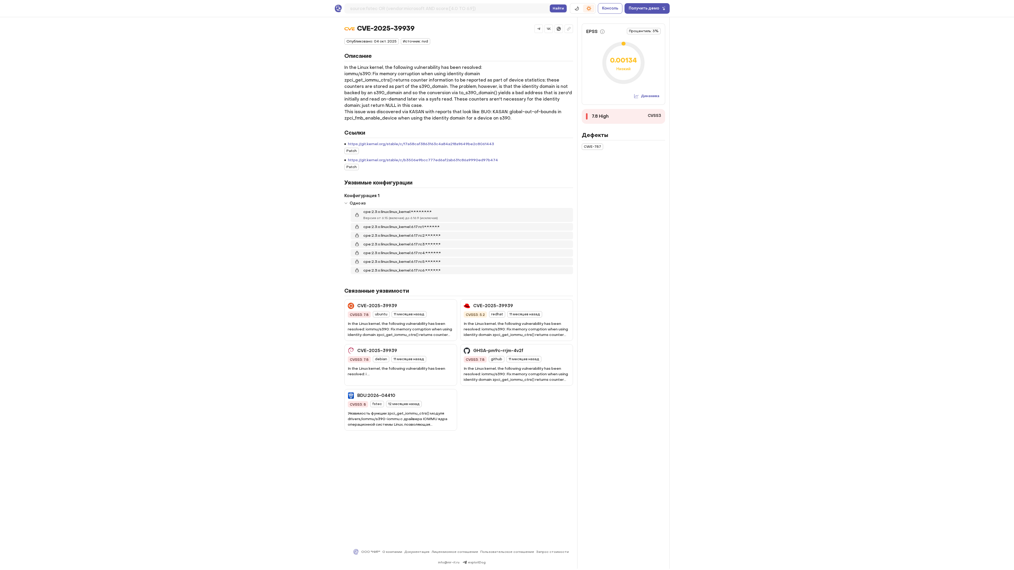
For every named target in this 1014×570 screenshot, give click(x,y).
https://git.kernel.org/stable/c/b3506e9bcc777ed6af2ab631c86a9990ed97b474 (423, 160)
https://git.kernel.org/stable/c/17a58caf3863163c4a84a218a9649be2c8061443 (421, 143)
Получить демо (644, 8)
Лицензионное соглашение (454, 552)
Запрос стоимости (552, 552)
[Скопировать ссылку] (569, 29)
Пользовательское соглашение (507, 552)
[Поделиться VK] (548, 29)
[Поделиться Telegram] (538, 29)
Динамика (650, 96)
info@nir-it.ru (448, 562)
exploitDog (477, 562)
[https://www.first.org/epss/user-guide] (602, 31)
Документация (416, 552)
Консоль (610, 8)
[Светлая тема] (588, 8)
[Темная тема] (576, 8)
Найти (558, 8)
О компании (392, 552)
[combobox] (449, 7)
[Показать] (346, 203)
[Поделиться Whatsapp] (559, 29)
